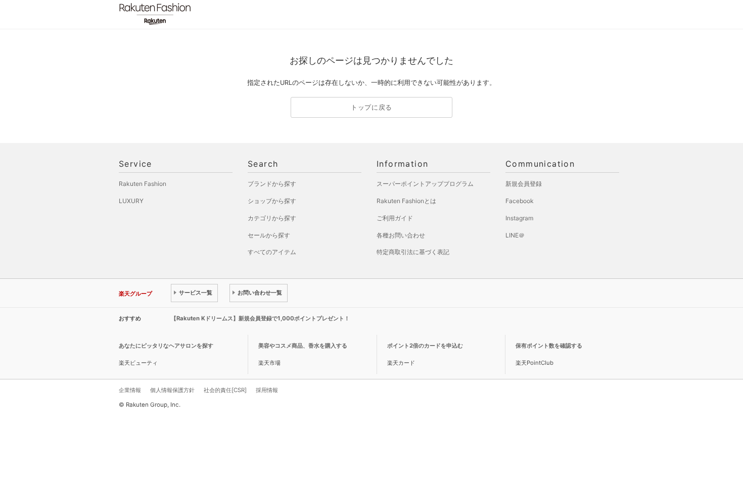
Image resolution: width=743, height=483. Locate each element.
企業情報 (130, 390)
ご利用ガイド (395, 218)
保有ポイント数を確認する (549, 345)
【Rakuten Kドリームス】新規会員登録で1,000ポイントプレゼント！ (260, 318)
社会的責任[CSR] (225, 390)
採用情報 (267, 390)
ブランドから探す (272, 183)
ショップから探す (272, 201)
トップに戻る (371, 107)
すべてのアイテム (272, 252)
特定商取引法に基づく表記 (413, 252)
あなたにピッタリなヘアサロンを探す (166, 345)
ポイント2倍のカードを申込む (425, 345)
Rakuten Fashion (197, 14)
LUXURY (131, 201)
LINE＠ (515, 235)
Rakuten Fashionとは (406, 201)
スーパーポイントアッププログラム (425, 183)
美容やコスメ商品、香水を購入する (302, 345)
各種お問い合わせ (401, 235)
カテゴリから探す (272, 218)
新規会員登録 (523, 183)
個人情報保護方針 (172, 390)
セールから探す (269, 235)
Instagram (519, 218)
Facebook (519, 201)
